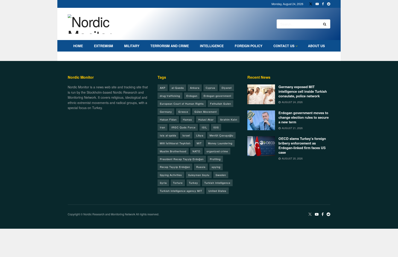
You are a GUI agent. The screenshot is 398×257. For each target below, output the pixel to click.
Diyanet (227, 88)
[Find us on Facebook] (323, 4)
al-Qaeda (178, 88)
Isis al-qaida (168, 135)
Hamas (187, 119)
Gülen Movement (205, 111)
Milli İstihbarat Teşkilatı (175, 143)
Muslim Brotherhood (173, 151)
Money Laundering (220, 143)
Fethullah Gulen (220, 103)
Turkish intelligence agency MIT (181, 191)
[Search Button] (325, 24)
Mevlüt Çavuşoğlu (221, 135)
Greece (183, 111)
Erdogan (191, 96)
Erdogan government (217, 96)
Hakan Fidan (168, 119)
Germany (166, 111)
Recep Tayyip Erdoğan (175, 167)
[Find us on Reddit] (328, 4)
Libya (199, 135)
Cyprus (210, 88)
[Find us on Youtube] (317, 4)
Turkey (193, 183)
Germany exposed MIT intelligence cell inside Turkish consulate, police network (302, 91)
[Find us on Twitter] (310, 4)
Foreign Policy (248, 45)
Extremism (103, 45)
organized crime (217, 151)
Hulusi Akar (206, 119)
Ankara (194, 88)
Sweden (221, 175)
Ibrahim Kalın (228, 119)
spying (216, 167)
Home (78, 45)
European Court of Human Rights (182, 103)
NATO (196, 151)
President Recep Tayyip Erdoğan (182, 159)
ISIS (216, 127)
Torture (178, 183)
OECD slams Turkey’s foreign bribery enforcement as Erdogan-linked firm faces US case (302, 145)
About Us (316, 45)
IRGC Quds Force (183, 127)
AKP (162, 88)
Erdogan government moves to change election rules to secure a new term (303, 117)
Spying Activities (171, 175)
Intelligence (212, 45)
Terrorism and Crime (169, 45)
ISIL (204, 127)
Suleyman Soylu (198, 175)
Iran (162, 127)
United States (217, 191)
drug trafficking (170, 96)
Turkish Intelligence (217, 183)
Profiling (215, 159)
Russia (200, 167)
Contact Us (283, 45)
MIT (199, 143)
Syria (163, 183)
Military (131, 45)
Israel (186, 135)
